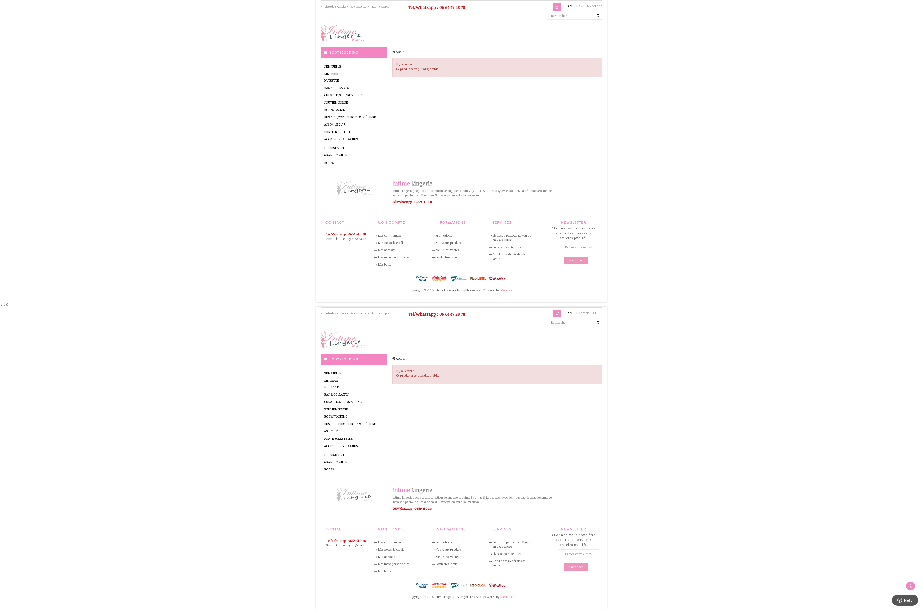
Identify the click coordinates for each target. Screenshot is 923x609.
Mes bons (384, 264)
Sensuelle (332, 66)
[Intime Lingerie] (345, 32)
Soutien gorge (336, 102)
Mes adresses (386, 250)
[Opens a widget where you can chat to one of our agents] (905, 601)
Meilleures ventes (447, 250)
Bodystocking (335, 110)
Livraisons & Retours (507, 247)
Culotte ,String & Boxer (343, 95)
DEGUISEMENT (335, 148)
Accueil (400, 52)
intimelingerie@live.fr (351, 238)
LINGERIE (331, 73)
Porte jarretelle (338, 132)
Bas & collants (336, 87)
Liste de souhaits (335, 6)
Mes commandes (389, 235)
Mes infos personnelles (393, 257)
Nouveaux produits (448, 243)
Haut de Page (910, 586)
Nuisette (331, 80)
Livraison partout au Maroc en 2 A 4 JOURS (512, 237)
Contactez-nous (446, 257)
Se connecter (359, 6)
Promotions (443, 235)
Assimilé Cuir (334, 124)
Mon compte (380, 6)
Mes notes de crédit (391, 243)
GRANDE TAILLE (335, 155)
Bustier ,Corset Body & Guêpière (350, 117)
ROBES (329, 162)
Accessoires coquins (341, 139)
